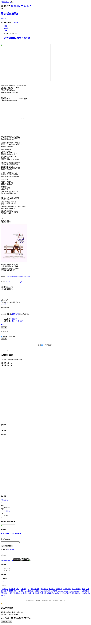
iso (28, 589)
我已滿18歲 (4, 621)
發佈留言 (3, 338)
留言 (17, 314)
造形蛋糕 (12, 589)
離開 (10, 621)
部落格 (6, 28)
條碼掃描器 (44, 589)
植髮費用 (52, 589)
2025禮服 (20, 591)
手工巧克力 (67, 589)
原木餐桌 (59, 589)
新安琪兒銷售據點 (53, 593)
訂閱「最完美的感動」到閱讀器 (11, 534)
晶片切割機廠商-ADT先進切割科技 (21, 593)
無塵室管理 (12, 591)
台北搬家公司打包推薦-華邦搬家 (70, 593)
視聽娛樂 (14, 319)
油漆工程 (5, 589)
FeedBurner (10, 549)
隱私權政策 (55, 600)
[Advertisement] (9, 394)
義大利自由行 (76, 589)
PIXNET (32, 600)
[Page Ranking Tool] (7, 560)
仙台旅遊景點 (29, 591)
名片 (5, 30)
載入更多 (3, 327)
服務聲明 (62, 600)
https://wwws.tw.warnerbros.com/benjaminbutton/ (18, 276)
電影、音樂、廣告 (17, 321)
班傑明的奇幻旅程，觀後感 (17, 38)
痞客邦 (13, 314)
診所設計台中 (35, 589)
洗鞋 (17, 589)
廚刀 (83, 589)
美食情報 (15, 22)
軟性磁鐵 (36, 593)
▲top (2, 324)
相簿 (5, 26)
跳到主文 (3, 18)
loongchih (3, 304)
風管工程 (43, 593)
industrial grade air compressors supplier (69, 591)
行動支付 (23, 589)
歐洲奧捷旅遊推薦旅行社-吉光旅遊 (46, 591)
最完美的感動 (9, 13)
